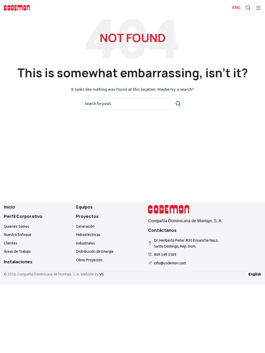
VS (101, 274)
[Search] (248, 8)
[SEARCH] (178, 104)
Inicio (9, 207)
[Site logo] (17, 7)
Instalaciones (18, 262)
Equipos (84, 207)
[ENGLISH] (236, 8)
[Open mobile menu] (258, 8)
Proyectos (87, 216)
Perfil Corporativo (23, 216)
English (254, 274)
